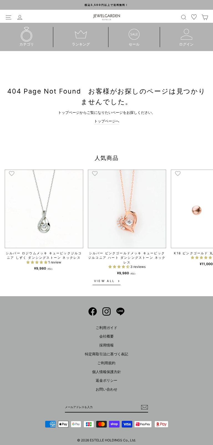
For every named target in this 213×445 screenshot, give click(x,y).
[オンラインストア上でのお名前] (92, 311)
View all (104, 281)
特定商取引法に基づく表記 (106, 354)
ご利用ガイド (106, 328)
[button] (37, 262)
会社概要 (106, 336)
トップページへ (106, 121)
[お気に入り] (194, 17)
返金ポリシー (106, 380)
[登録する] (144, 407)
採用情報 (106, 345)
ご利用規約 (106, 363)
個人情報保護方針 (106, 372)
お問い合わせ (106, 389)
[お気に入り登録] (11, 173)
